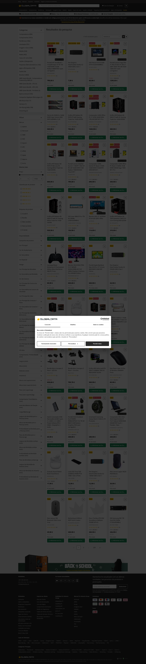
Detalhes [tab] (73, 324)
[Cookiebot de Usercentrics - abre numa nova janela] (101, 319)
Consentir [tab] (48, 324)
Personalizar (72, 343)
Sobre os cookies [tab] (98, 324)
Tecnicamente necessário (48, 343)
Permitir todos (97, 343)
